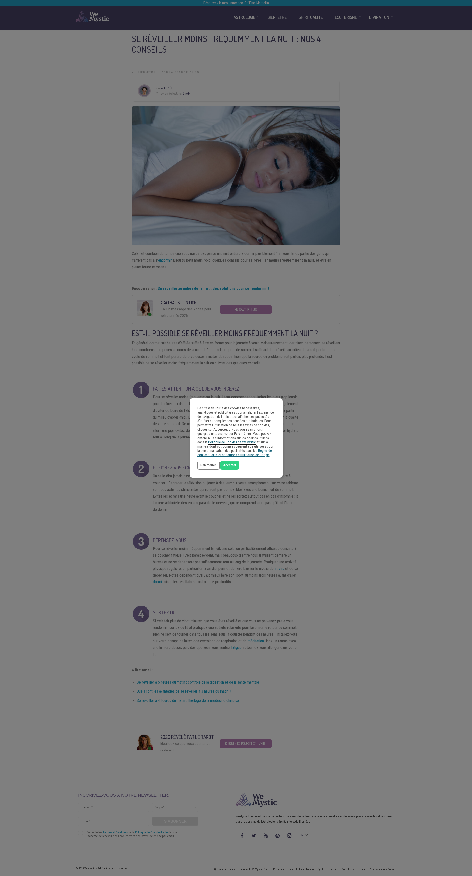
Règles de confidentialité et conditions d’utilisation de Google (234, 453)
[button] (208, 465)
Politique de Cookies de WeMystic (232, 442)
